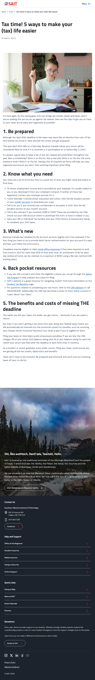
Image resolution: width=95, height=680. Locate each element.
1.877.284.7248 (14, 520)
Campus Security (11, 565)
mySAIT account (22, 202)
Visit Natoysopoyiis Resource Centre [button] (22, 487)
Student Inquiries (11, 550)
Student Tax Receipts (17, 284)
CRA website (77, 287)
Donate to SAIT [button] (12, 643)
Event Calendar (10, 603)
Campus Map (9, 589)
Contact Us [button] (11, 526)
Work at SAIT (9, 596)
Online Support (10, 572)
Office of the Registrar (13, 543)
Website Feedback (11, 667)
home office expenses (49, 249)
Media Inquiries (10, 557)
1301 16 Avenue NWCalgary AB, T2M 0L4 (16, 513)
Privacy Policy (9, 662)
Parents (7, 610)
